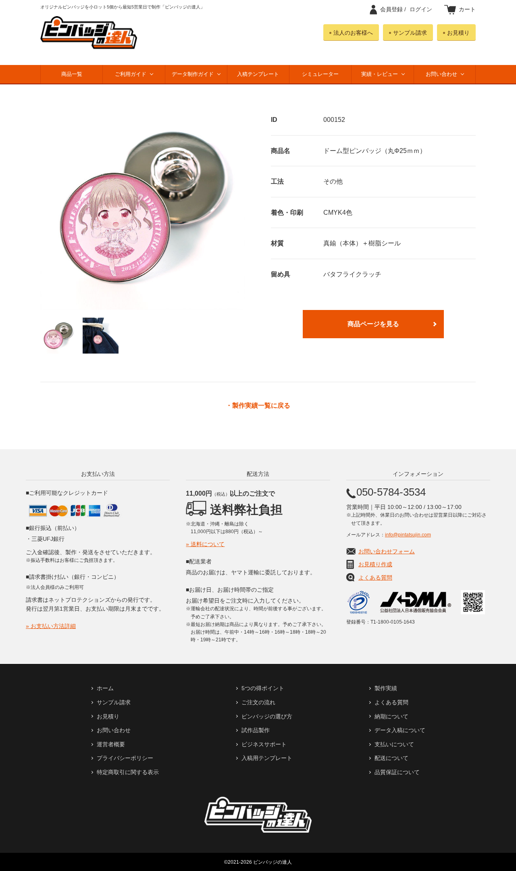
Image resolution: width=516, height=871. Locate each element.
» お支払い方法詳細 (51, 626)
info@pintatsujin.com (408, 535)
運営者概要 (111, 744)
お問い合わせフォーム (386, 551)
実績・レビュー (379, 74)
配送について (391, 758)
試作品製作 (255, 730)
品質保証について (397, 772)
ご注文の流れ (258, 702)
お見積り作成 (375, 564)
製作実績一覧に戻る (261, 405)
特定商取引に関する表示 (128, 772)
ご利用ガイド (130, 74)
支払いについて (394, 744)
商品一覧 (71, 74)
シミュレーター (320, 74)
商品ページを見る (373, 323)
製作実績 (386, 688)
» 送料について (205, 544)
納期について (391, 716)
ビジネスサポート (264, 744)
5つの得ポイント (262, 688)
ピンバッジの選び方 (266, 716)
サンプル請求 (410, 32)
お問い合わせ (441, 74)
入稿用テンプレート (266, 758)
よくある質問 (375, 577)
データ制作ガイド (193, 74)
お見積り (458, 32)
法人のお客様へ (353, 32)
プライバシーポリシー (125, 758)
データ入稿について (400, 730)
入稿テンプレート (258, 74)
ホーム (105, 688)
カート (467, 9)
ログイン (406, 9)
